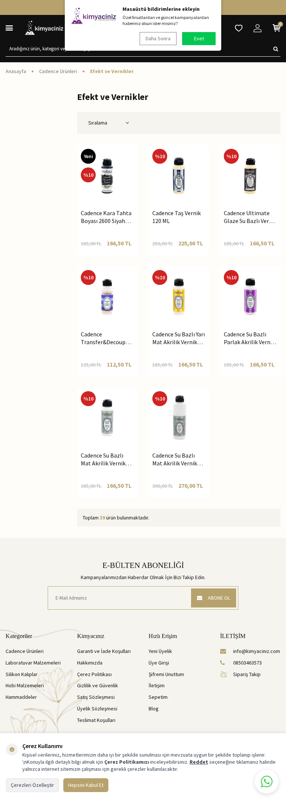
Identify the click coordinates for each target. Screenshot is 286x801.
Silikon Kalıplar (22, 674)
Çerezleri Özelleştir (32, 785)
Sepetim (158, 697)
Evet (199, 38)
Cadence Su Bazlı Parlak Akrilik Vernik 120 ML (249, 338)
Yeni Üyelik (160, 651)
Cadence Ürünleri (58, 71)
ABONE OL (219, 597)
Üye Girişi (159, 662)
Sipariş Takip (247, 674)
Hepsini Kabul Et (86, 785)
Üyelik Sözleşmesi (97, 708)
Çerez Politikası (94, 674)
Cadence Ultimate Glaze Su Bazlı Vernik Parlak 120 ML (250, 217)
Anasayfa (16, 71)
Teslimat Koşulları (96, 720)
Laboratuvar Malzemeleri (33, 662)
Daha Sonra (158, 38)
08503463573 (247, 662)
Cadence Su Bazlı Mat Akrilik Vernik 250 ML (174, 460)
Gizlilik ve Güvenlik (97, 685)
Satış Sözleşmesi (96, 697)
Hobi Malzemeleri (25, 685)
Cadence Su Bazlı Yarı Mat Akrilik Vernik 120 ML (178, 338)
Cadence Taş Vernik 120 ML (176, 216)
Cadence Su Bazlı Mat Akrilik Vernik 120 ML (103, 460)
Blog (154, 708)
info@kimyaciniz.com (256, 651)
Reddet (199, 761)
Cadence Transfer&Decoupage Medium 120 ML (107, 338)
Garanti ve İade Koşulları (104, 651)
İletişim (157, 685)
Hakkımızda (89, 662)
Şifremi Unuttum (166, 674)
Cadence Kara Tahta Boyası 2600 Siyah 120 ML (106, 217)
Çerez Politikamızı (126, 761)
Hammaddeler (21, 697)
